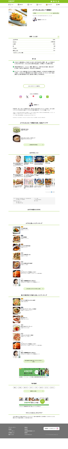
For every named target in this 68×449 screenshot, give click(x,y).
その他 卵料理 (23, 199)
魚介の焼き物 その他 (28, 198)
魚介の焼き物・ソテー (22, 198)
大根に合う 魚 (43, 117)
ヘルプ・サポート (11, 430)
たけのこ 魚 (39, 117)
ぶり (14, 39)
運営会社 (26, 427)
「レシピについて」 (27, 115)
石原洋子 (39, 19)
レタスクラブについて (28, 434)
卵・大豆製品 (17, 199)
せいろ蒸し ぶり (15, 117)
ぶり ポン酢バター (20, 117)
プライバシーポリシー (12, 427)
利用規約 (9, 429)
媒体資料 (26, 432)
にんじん (14, 41)
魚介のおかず (17, 198)
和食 (37, 198)
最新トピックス (11, 434)
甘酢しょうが (15, 50)
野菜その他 (19, 202)
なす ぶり (32, 117)
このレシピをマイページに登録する (34, 86)
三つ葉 (14, 44)
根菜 (18, 201)
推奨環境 (26, 429)
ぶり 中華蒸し (35, 117)
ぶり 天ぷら (28, 117)
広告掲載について (11, 432)
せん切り (37, 63)
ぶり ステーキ (24, 117)
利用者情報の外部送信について (30, 430)
